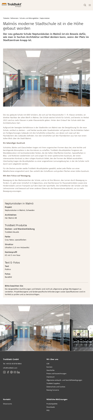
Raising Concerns (52, 390)
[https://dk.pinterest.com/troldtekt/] (11, 372)
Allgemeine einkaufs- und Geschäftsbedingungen (64, 380)
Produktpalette (51, 404)
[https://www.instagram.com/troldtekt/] (4, 372)
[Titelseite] (12, 5)
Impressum (50, 377)
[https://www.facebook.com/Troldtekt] (8, 372)
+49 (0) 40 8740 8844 (14, 364)
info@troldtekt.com (10, 368)
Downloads (50, 407)
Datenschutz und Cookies (55, 387)
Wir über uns (52, 359)
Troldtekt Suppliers (53, 383)
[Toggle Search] (85, 5)
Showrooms (7, 404)
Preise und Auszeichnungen (56, 373)
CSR (47, 364)
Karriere (49, 367)
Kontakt (6, 399)
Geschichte (50, 370)
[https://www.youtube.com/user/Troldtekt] (15, 372)
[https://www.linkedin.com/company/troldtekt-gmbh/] (18, 372)
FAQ (47, 410)
